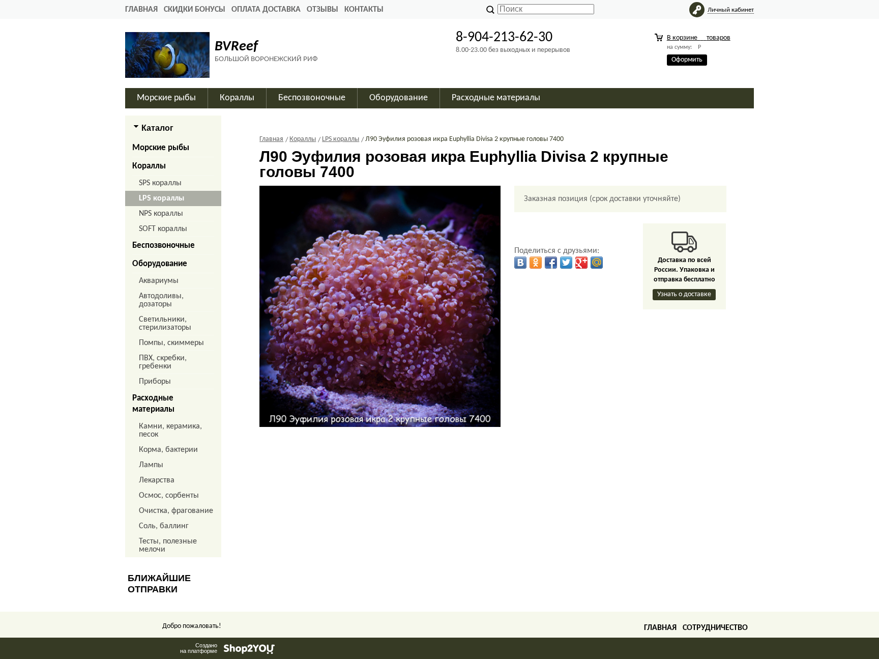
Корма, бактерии (168, 450)
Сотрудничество (715, 628)
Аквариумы (159, 281)
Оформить (686, 60)
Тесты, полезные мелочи (168, 545)
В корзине (698, 38)
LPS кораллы (161, 198)
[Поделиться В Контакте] (520, 262)
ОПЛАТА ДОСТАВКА (266, 10)
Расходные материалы (153, 404)
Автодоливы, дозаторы (161, 300)
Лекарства (156, 480)
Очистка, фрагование (176, 511)
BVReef (236, 47)
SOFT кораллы (163, 229)
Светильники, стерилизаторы (165, 324)
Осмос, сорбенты (169, 496)
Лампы (151, 465)
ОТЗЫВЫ (322, 10)
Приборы (155, 382)
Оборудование (159, 264)
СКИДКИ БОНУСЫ (194, 10)
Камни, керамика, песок (170, 430)
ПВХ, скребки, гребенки (163, 362)
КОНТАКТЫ (364, 10)
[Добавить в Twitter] (566, 262)
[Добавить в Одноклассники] (536, 262)
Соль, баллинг (164, 526)
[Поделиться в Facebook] (551, 262)
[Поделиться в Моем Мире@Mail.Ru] (597, 262)
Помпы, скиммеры (171, 343)
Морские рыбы (160, 148)
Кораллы (149, 166)
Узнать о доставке (684, 294)
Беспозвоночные (163, 245)
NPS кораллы (161, 214)
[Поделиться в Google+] (581, 262)
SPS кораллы (160, 183)
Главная (141, 10)
